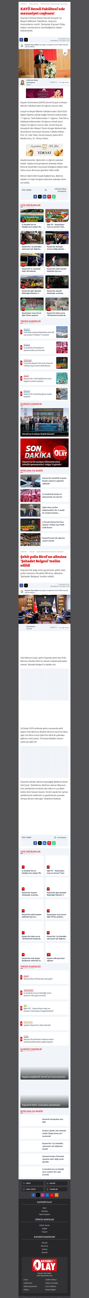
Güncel (31, 552)
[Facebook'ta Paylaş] (21, 40)
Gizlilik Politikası (51, 1280)
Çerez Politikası (50, 1286)
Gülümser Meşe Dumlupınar (32, 82)
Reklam (26, 1290)
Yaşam (44, 1232)
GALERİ (52, 1183)
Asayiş (44, 1249)
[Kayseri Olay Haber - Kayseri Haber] (44, 1265)
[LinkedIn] (47, 1195)
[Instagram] (42, 1195)
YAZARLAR (54, 1189)
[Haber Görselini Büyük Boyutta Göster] (44, 63)
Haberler (23, 4)
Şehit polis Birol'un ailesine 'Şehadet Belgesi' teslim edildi (50, 552)
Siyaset (44, 1252)
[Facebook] (33, 1195)
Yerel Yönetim (44, 1214)
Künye (26, 1280)
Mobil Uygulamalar (30, 1286)
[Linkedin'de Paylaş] (44, 196)
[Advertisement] (44, 818)
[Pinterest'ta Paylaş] (49, 196)
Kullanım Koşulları (51, 1283)
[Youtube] (52, 1195)
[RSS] (56, 1195)
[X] (38, 1195)
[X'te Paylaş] (26, 40)
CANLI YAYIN (30, 1189)
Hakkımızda (28, 1283)
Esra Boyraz (30, 628)
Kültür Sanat (33, 4)
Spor (44, 1208)
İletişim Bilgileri (50, 1290)
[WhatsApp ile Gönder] (54, 196)
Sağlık (44, 1228)
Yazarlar (44, 1211)
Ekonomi (44, 1246)
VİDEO (28, 1183)
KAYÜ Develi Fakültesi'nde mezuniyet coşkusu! (54, 4)
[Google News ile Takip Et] (64, 82)
